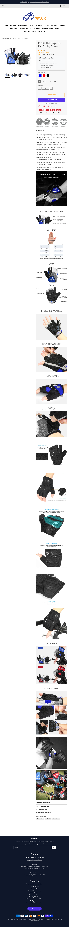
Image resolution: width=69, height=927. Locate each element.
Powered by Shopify (22, 919)
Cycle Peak (13, 919)
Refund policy (32, 919)
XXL (55, 81)
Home (3, 38)
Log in (48, 6)
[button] (7, 75)
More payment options (51, 103)
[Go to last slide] (3, 75)
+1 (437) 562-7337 (30, 857)
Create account (55, 6)
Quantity (40, 85)
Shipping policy (58, 919)
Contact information (34, 920)
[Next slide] (32, 75)
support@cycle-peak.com (34, 860)
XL (50, 81)
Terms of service (49, 919)
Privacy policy (40, 919)
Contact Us (41, 857)
